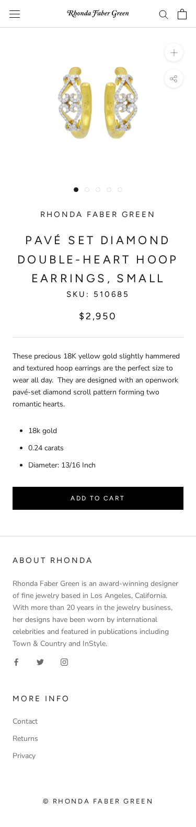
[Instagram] (64, 661)
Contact (25, 721)
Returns (25, 739)
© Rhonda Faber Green (98, 801)
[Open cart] (182, 14)
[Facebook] (16, 661)
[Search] (163, 13)
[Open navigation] (14, 14)
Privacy (24, 756)
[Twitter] (40, 661)
